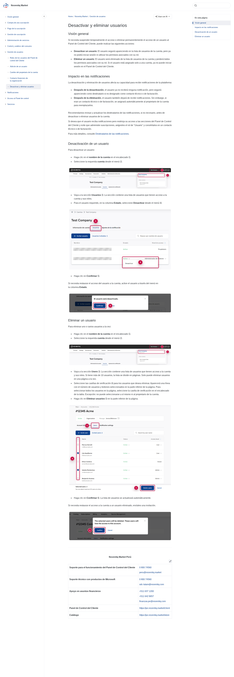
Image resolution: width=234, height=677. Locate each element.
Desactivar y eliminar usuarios (22, 87)
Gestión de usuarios (15, 52)
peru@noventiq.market (150, 572)
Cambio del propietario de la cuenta (24, 72)
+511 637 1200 (146, 591)
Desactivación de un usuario (206, 32)
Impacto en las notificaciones (206, 27)
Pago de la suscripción (16, 29)
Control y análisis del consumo (19, 46)
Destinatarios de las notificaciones (112, 134)
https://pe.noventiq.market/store (154, 615)
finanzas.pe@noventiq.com (152, 601)
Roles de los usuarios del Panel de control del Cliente (23, 59)
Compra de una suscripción (18, 23)
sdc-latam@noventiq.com (151, 584)
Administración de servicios (18, 40)
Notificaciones (13, 92)
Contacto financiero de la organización (19, 79)
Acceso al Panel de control (18, 98)
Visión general (13, 17)
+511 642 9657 (146, 596)
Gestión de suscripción (16, 34)
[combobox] (212, 5)
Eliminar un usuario (202, 36)
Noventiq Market (19, 5)
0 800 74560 (145, 567)
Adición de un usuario (18, 66)
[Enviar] (195, 5)
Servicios (11, 104)
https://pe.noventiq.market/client (154, 608)
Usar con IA (162, 17)
